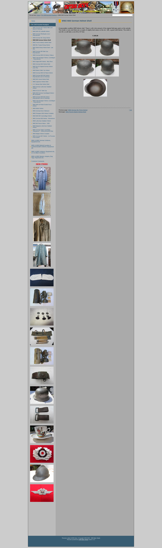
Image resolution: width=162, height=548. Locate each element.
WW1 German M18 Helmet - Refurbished (42, 118)
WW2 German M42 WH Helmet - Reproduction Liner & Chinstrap (39, 75)
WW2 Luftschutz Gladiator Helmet (40, 121)
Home (38, 15)
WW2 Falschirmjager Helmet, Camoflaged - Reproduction (42, 58)
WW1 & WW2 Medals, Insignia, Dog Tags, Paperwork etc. (41, 157)
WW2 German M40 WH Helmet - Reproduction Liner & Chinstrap (39, 97)
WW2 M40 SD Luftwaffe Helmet (39, 31)
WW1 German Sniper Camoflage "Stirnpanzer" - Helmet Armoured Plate (41, 130)
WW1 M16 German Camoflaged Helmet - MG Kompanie (42, 93)
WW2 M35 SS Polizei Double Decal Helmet (40, 104)
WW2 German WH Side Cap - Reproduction (39, 51)
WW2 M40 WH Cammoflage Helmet (40, 116)
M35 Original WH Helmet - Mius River (41, 61)
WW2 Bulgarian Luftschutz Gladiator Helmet (40, 126)
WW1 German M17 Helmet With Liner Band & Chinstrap (41, 28)
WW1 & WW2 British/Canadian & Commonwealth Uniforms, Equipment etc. (41, 146)
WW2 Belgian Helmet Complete (39, 133)
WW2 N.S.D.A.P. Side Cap (38, 90)
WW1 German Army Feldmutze (39, 111)
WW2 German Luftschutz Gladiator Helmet (40, 87)
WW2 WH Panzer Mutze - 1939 (39, 123)
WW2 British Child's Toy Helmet (39, 70)
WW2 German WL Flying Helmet (39, 37)
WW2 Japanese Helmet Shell (38, 81)
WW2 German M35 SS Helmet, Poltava (41, 55)
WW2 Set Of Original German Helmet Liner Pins (41, 66)
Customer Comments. (36, 161)
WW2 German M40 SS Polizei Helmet (41, 73)
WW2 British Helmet (36, 108)
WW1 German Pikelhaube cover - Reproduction (40, 34)
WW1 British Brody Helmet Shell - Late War (41, 47)
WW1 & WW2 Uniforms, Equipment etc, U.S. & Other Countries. (42, 152)
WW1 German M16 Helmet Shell (39, 64)
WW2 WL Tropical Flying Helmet (39, 45)
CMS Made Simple (83, 539)
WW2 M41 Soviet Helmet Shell (39, 79)
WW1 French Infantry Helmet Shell (40, 42)
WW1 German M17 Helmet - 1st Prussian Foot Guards (42, 136)
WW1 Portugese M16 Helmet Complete (41, 113)
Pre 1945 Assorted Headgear (49, 15)
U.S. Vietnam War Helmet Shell (39, 84)
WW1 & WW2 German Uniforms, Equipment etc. (40, 141)
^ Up (130, 110)
